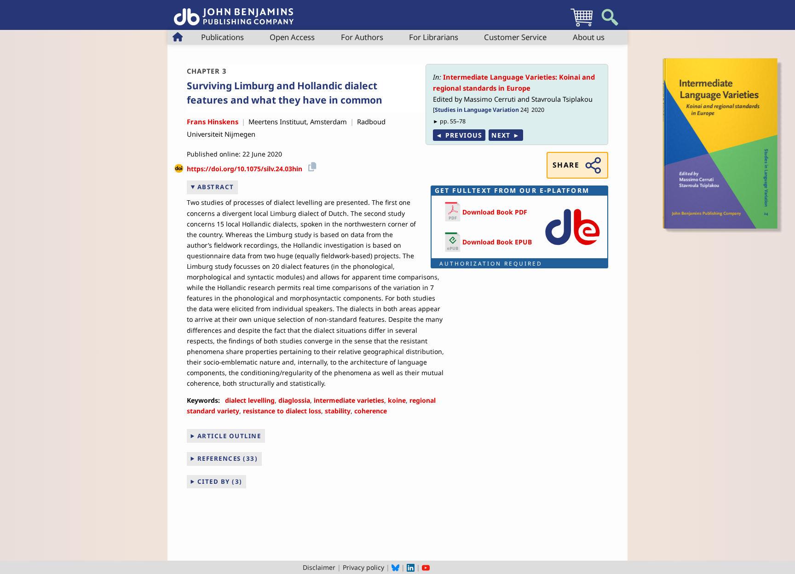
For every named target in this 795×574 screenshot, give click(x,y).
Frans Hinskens (212, 121)
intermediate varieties (349, 400)
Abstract (215, 187)
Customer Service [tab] (515, 37)
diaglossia (294, 400)
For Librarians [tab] (433, 37)
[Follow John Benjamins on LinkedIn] (411, 567)
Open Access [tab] (292, 37)
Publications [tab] (222, 37)
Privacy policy (363, 567)
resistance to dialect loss (282, 410)
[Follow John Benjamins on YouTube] (426, 567)
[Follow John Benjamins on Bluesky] (395, 567)
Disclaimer (319, 567)
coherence (370, 410)
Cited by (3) (219, 481)
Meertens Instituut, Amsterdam (297, 121)
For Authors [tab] (362, 37)
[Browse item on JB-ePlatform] (572, 247)
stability (338, 410)
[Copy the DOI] (310, 165)
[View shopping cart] (581, 26)
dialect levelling (250, 400)
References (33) (227, 458)
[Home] (234, 11)
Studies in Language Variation (477, 110)
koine (397, 400)
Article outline (229, 436)
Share (566, 165)
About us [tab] (589, 37)
